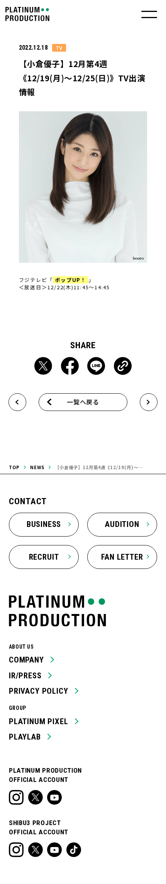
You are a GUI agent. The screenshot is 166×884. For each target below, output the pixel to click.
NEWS (37, 467)
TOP (14, 467)
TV (59, 48)
